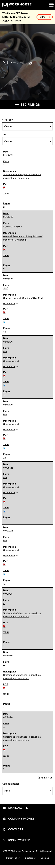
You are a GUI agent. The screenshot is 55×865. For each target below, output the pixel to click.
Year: (4, 134)
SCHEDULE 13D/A (12, 226)
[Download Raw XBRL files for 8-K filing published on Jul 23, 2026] (4, 574)
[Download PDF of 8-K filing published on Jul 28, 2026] (4, 501)
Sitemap (45, 858)
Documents (11, 303)
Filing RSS (45, 777)
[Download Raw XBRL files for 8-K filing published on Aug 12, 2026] (4, 448)
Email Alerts (18, 807)
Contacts (15, 829)
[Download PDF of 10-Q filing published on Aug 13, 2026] (4, 312)
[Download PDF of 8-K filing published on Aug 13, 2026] (4, 375)
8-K (5, 351)
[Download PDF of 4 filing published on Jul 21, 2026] (4, 626)
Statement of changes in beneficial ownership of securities (22, 176)
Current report (11, 361)
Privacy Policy (13, 858)
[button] (51, 4)
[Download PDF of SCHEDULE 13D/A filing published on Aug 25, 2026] (4, 249)
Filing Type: (7, 119)
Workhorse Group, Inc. (21, 851)
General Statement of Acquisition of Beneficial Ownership (22, 238)
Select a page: (10, 783)
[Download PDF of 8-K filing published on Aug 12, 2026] (4, 438)
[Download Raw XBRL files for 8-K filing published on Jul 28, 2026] (4, 511)
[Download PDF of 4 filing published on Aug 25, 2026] (4, 187)
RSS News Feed (19, 840)
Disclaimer (30, 858)
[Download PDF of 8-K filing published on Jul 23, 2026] (4, 564)
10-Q (5, 288)
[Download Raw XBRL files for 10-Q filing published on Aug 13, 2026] (4, 322)
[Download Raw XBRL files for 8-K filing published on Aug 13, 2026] (4, 385)
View (42, 17)
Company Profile (21, 818)
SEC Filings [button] (30, 104)
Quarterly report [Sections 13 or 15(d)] (23, 298)
